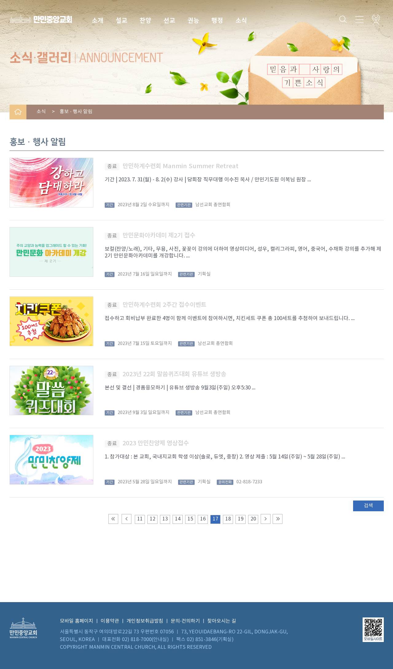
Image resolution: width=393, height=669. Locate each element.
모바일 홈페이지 (76, 621)
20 (253, 519)
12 (152, 519)
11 (140, 519)
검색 (368, 506)
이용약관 (110, 621)
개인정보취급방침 (144, 621)
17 (215, 519)
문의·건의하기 (185, 621)
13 (165, 519)
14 (178, 519)
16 (203, 519)
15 (190, 519)
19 (240, 519)
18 (228, 519)
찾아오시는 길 (221, 621)
